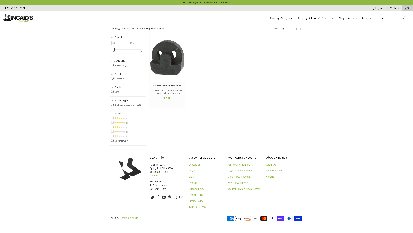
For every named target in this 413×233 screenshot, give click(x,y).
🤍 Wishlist (393, 8)
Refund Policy (196, 194)
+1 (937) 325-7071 (14, 8)
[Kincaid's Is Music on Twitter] (152, 197)
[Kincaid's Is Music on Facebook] (158, 197)
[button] (295, 28)
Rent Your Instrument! (238, 164)
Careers (270, 176)
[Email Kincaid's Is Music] (181, 197)
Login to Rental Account (240, 170)
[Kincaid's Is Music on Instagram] (175, 197)
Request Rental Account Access (243, 188)
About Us (271, 164)
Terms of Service (197, 206)
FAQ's (192, 170)
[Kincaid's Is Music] (34, 18)
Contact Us (156, 175)
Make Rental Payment (239, 176)
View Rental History (237, 182)
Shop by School (307, 18)
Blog (341, 18)
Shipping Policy (196, 188)
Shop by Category (281, 18)
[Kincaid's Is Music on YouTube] (163, 197)
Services (328, 18)
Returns (193, 182)
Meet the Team (274, 170)
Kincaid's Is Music (129, 217)
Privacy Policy (196, 200)
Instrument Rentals (359, 18)
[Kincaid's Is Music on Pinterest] (169, 197)
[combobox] (393, 18)
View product (167, 60)
